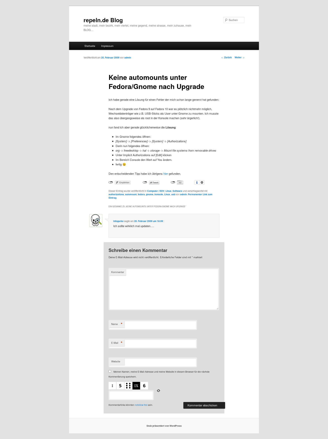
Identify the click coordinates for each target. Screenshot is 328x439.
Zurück (226, 57)
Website (115, 361)
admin (127, 57)
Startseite (89, 46)
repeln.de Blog (103, 20)
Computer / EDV (155, 191)
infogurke (118, 221)
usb (173, 194)
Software (177, 191)
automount (131, 194)
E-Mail (116, 343)
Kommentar (117, 272)
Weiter (239, 57)
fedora (141, 194)
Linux (168, 191)
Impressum (107, 46)
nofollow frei (141, 404)
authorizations (116, 194)
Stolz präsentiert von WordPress (164, 425)
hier (165, 173)
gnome (149, 194)
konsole (159, 194)
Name (116, 324)
